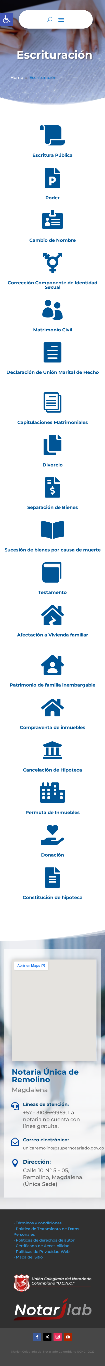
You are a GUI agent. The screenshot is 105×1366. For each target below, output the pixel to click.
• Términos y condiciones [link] (38, 1223)
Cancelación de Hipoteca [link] (52, 770)
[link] (6, 19)
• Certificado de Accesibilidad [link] (42, 1245)
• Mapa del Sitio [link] (29, 1257)
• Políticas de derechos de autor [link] (44, 1240)
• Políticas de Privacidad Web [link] (42, 1251)
